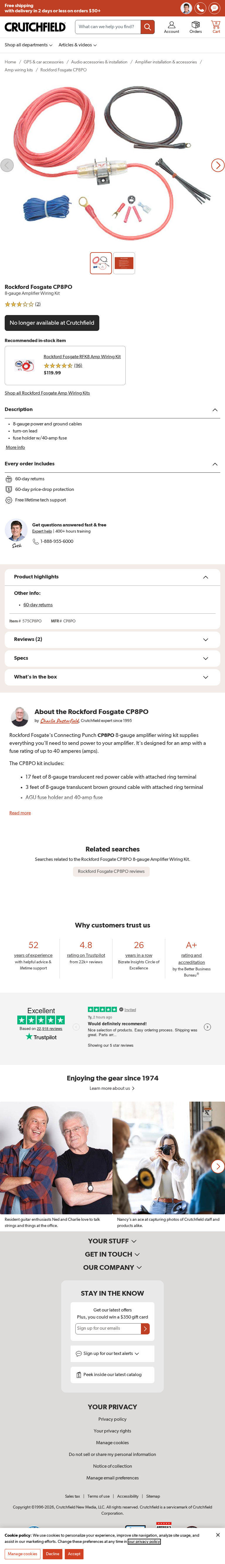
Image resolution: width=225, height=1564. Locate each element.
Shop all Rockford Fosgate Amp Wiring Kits (47, 393)
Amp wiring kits (19, 70)
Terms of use (99, 1496)
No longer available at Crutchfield (52, 323)
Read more (20, 813)
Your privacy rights (112, 1431)
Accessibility (128, 1496)
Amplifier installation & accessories (166, 62)
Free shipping (53, 8)
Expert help (42, 531)
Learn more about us (110, 1088)
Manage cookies (112, 1443)
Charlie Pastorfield (59, 720)
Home (10, 62)
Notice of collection (112, 1466)
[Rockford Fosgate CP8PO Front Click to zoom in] (112, 165)
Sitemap (153, 1496)
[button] (218, 1166)
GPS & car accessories (44, 62)
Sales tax (72, 1496)
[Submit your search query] (148, 27)
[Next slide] (218, 165)
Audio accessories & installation (99, 62)
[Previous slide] (7, 165)
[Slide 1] (101, 263)
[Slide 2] (124, 263)
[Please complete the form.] (145, 1328)
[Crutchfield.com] (35, 27)
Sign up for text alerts (108, 1353)
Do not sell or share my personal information (112, 1454)
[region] (112, 1166)
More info (15, 447)
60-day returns (38, 605)
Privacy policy (112, 1419)
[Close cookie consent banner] (218, 1535)
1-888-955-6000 (56, 541)
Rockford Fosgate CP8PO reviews (111, 871)
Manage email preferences (112, 1478)
